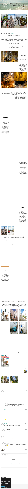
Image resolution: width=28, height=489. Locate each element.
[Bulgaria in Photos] (25, 371)
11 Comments (25, 368)
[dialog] (6, 483)
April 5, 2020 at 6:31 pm (7, 403)
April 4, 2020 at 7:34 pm (6, 424)
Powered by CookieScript (5, 487)
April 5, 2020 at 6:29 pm (7, 443)
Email (11, 463)
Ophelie (5, 409)
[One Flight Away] (14, 4)
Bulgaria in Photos (4, 383)
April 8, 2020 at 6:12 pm (7, 454)
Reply (26, 390)
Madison (5, 423)
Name (2, 463)
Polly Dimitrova (12, 33)
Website (20, 463)
